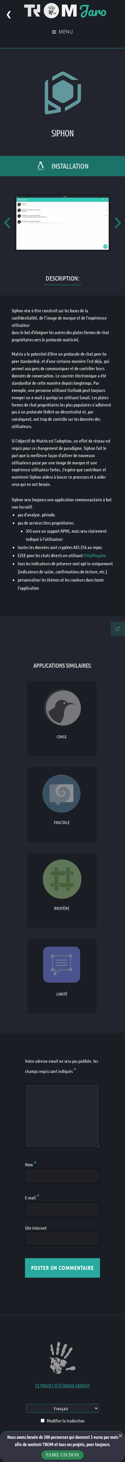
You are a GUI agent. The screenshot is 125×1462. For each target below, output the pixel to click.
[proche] (120, 1435)
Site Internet (36, 1228)
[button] (7, 223)
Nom (30, 1164)
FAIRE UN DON (62, 1454)
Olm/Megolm (95, 555)
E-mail (32, 1197)
